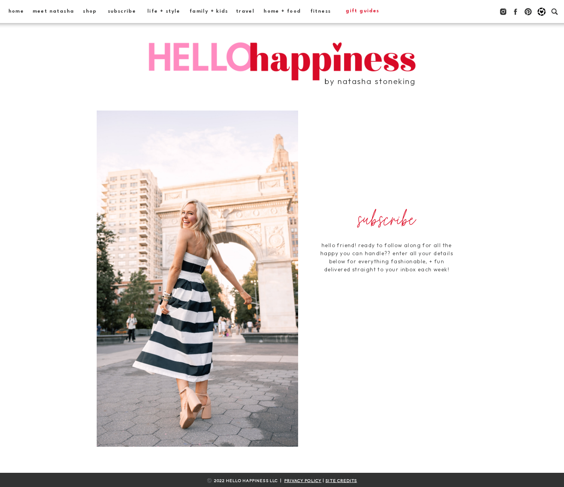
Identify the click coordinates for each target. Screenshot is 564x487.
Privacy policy (303, 480)
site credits (341, 480)
